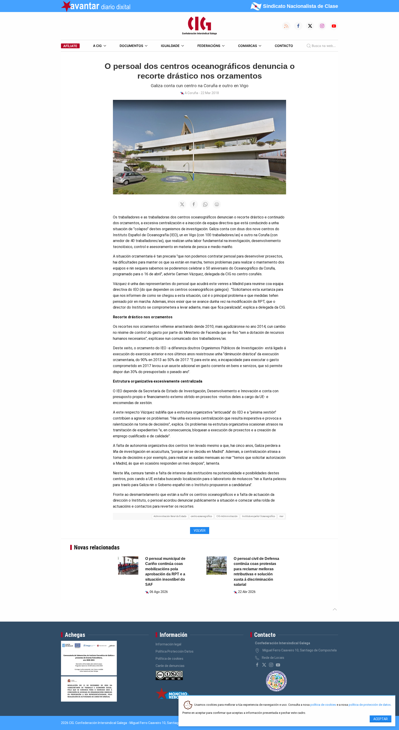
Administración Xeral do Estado (170, 516)
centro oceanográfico (201, 516)
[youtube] (278, 665)
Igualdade (170, 46)
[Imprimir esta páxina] (217, 204)
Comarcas (247, 46)
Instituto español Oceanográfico (258, 516)
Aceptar (380, 719)
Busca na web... (324, 46)
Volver (200, 530)
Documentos (131, 46)
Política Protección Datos (174, 651)
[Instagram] (271, 665)
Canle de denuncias (170, 666)
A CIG (97, 46)
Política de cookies (169, 658)
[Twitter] (264, 665)
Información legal (168, 644)
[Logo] (199, 26)
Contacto (284, 46)
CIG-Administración (227, 516)
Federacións (208, 46)
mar (281, 516)
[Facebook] (257, 665)
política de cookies (323, 705)
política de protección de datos (370, 705)
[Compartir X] (182, 204)
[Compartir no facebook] (194, 204)
